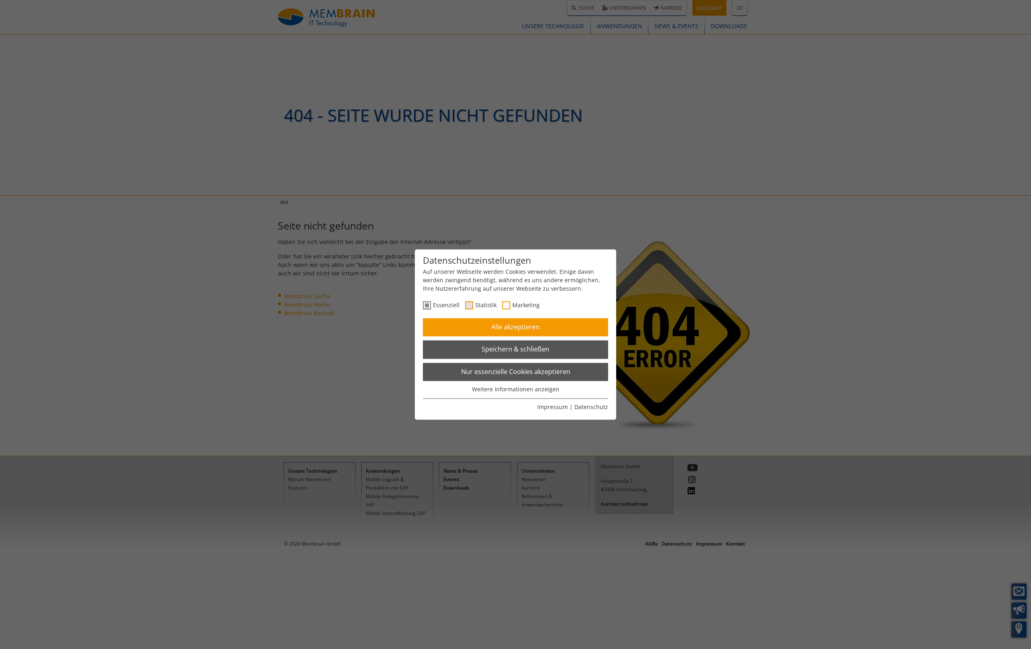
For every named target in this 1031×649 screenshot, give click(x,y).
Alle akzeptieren (515, 326)
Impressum (552, 407)
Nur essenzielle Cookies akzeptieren (515, 371)
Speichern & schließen (515, 349)
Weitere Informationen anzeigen (515, 389)
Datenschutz (591, 407)
